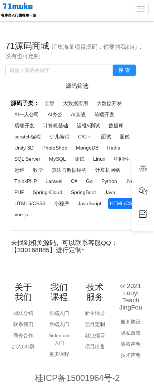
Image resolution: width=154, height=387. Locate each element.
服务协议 (131, 322)
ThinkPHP (25, 181)
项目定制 (95, 324)
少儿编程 (59, 137)
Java (110, 192)
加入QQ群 (23, 346)
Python (109, 181)
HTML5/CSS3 (29, 203)
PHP (19, 192)
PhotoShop (54, 148)
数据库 (116, 125)
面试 (106, 137)
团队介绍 (23, 313)
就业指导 (95, 335)
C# (74, 181)
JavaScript (89, 203)
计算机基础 (55, 125)
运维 (19, 170)
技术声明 (131, 355)
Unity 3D (24, 148)
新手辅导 (95, 313)
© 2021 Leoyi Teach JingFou (130, 296)
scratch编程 (27, 137)
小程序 (61, 203)
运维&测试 (88, 125)
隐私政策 (131, 333)
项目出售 (95, 346)
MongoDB (87, 148)
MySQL (57, 159)
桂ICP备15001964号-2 (77, 378)
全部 (49, 103)
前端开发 (104, 114)
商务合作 (23, 335)
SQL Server (27, 159)
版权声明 (131, 344)
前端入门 (59, 313)
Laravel (53, 181)
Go (89, 181)
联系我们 (23, 324)
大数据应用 (75, 103)
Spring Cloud (47, 192)
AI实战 (78, 114)
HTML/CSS (122, 203)
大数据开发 (109, 103)
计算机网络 (107, 170)
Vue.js (21, 214)
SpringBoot (83, 192)
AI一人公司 (26, 114)
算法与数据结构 (69, 170)
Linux (99, 159)
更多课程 (59, 354)
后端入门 (59, 324)
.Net (130, 181)
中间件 (121, 159)
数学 (38, 170)
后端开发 (24, 125)
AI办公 (55, 114)
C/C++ (85, 137)
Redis (113, 148)
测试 (79, 159)
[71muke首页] (18, 10)
